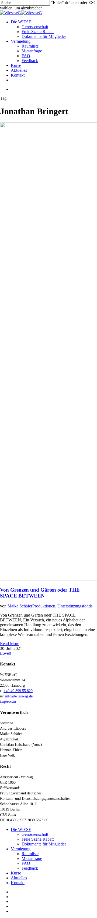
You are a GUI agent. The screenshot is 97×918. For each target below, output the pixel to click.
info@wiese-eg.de (19, 696)
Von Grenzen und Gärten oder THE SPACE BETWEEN (40, 593)
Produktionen (43, 606)
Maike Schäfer (20, 606)
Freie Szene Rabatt (38, 839)
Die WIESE (21, 829)
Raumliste (30, 853)
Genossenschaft (35, 834)
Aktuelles (19, 878)
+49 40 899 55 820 (18, 691)
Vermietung (20, 849)
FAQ (26, 863)
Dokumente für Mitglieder (44, 844)
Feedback (30, 868)
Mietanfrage (32, 858)
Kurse (16, 873)
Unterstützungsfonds (74, 606)
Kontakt (18, 882)
